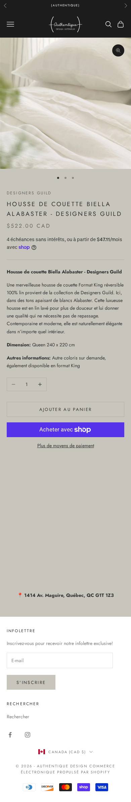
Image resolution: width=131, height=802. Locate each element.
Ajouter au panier (65, 409)
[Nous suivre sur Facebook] (10, 734)
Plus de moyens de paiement (65, 445)
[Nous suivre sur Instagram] (27, 734)
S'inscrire (31, 682)
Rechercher (18, 716)
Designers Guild (29, 193)
